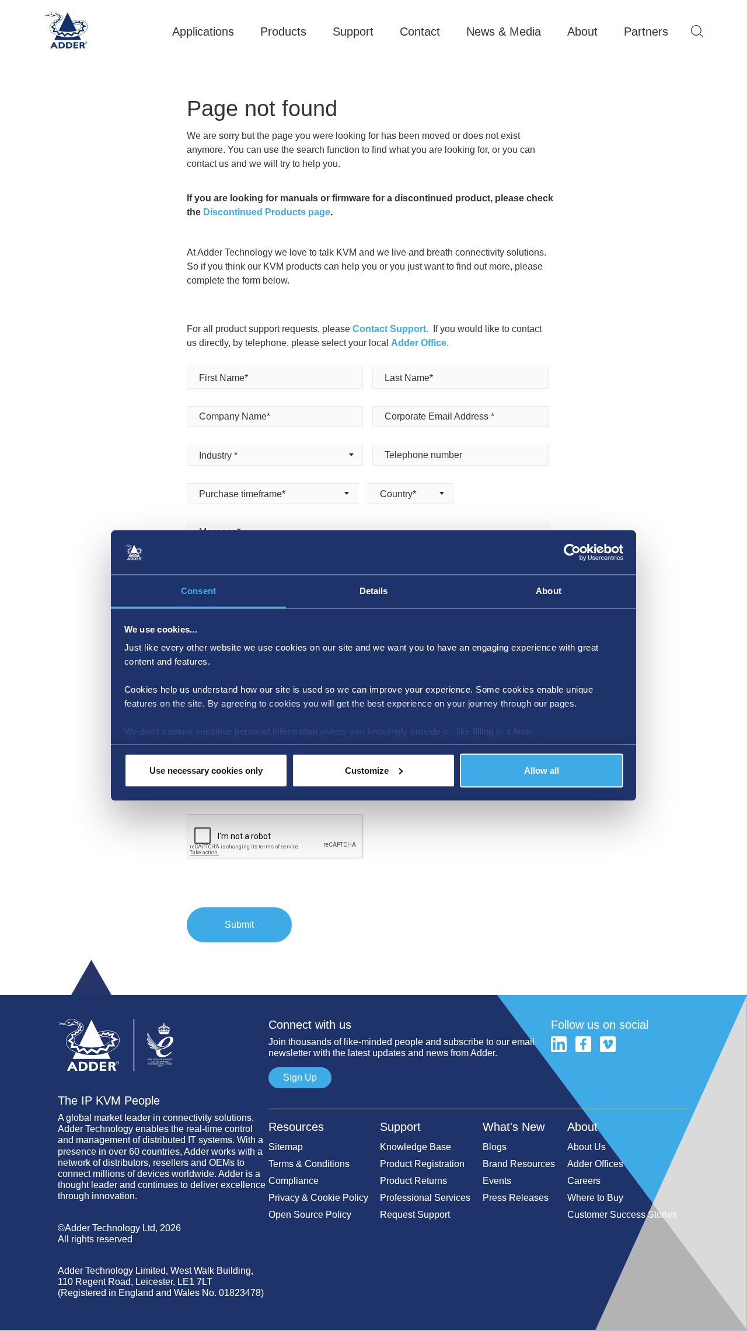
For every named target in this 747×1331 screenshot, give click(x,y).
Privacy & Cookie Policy (318, 1198)
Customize (367, 770)
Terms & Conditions (309, 1164)
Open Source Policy (309, 1215)
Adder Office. (420, 343)
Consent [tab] (198, 591)
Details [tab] (373, 591)
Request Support (415, 1215)
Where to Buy (595, 1198)
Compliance (293, 1181)
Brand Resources (519, 1164)
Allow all (541, 770)
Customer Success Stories (622, 1215)
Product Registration (422, 1164)
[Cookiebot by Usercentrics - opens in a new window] (572, 552)
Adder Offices (595, 1164)
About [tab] (548, 591)
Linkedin (559, 1044)
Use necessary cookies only (206, 770)
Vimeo (608, 1044)
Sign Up (300, 1077)
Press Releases (516, 1198)
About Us (586, 1147)
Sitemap (285, 1147)
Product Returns (413, 1181)
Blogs (495, 1147)
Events (497, 1181)
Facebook (583, 1044)
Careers (584, 1181)
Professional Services (425, 1198)
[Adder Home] (163, 1012)
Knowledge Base (415, 1147)
